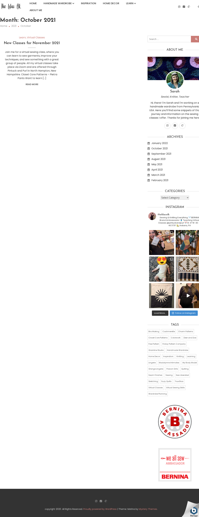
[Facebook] (184, 7)
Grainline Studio (156, 350)
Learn (129, 3)
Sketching (153, 381)
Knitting (180, 356)
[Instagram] (179, 7)
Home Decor (111, 3)
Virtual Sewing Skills (175, 387)
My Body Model (190, 362)
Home (33, 3)
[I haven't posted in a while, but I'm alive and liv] (161, 269)
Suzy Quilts (166, 381)
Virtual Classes (36, 37)
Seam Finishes (155, 375)
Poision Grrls (172, 369)
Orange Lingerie (155, 369)
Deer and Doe (190, 337)
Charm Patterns (185, 331)
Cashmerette (168, 331)
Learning (191, 356)
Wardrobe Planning (157, 393)
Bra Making (153, 331)
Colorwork (175, 337)
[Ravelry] (188, 7)
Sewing (169, 375)
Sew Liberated (182, 375)
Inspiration (88, 3)
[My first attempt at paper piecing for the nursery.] (161, 295)
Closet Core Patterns (158, 337)
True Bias (179, 381)
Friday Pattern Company (174, 344)
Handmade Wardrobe (58, 3)
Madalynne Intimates (169, 362)
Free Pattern (153, 344)
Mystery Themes (148, 509)
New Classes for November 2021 (32, 43)
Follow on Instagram (185, 313)
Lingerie (152, 362)
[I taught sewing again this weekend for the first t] (161, 242)
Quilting (185, 369)
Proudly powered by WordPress (100, 509)
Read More (32, 84)
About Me (36, 10)
